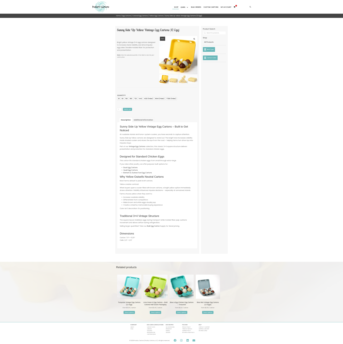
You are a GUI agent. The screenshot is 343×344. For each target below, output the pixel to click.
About (132, 327)
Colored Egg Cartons (140, 16)
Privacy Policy (186, 327)
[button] (194, 39)
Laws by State (151, 327)
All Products (209, 42)
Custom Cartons (210, 7)
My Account (226, 7)
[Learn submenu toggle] (187, 7)
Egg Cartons (126, 16)
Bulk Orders (196, 7)
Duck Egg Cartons (130, 167)
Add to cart (127, 109)
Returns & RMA (203, 330)
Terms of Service (187, 329)
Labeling (149, 329)
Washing (149, 330)
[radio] (118, 98)
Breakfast (169, 329)
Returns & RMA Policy (188, 332)
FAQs (132, 329)
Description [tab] (126, 120)
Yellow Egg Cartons (156, 16)
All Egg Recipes (170, 327)
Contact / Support (204, 327)
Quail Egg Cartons (130, 170)
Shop (176, 7)
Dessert (168, 332)
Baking (168, 330)
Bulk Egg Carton (153, 226)
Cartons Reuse (151, 334)
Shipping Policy (186, 330)
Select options (129, 312)
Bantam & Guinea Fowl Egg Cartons (137, 173)
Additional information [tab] (143, 120)
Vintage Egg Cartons (137, 146)
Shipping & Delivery (204, 329)
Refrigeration (151, 332)
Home (118, 16)
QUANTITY (121, 95)
